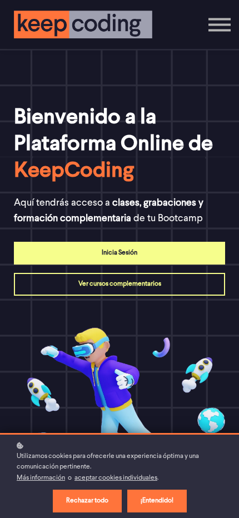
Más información (41, 478)
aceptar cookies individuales (115, 478)
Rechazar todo (87, 500)
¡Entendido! (157, 500)
